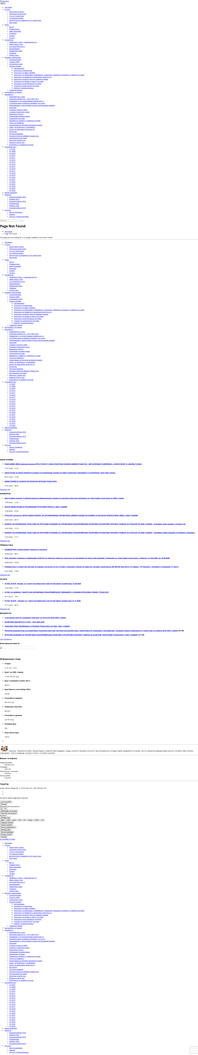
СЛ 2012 (12, 160)
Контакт (8, 210)
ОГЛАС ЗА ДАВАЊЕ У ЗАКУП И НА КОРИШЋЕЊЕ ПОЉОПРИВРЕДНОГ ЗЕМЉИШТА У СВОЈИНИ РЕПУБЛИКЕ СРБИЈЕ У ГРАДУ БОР (57, 592)
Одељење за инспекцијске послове (27, 84)
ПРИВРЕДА (9, 40)
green (14, 820)
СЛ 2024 (12, 186)
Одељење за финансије (23, 70)
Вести (11, 27)
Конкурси (12, 33)
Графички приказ (15, 90)
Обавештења (14, 29)
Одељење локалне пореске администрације (31, 79)
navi (42, 820)
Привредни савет (16, 51)
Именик (12, 214)
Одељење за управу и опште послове (28, 81)
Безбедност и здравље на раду (21, 145)
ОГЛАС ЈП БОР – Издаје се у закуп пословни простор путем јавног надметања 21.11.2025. (43, 601)
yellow (37, 820)
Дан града (13, 22)
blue (19, 820)
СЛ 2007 (12, 149)
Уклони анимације (7, 832)
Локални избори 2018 (17, 208)
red (24, 820)
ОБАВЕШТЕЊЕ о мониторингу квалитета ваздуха (26, 549)
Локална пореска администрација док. (24, 136)
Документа (9, 94)
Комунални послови (17, 118)
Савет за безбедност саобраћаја (22, 127)
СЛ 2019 (12, 175)
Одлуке (12, 36)
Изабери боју (5, 818)
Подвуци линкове (7, 822)
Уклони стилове (6, 834)
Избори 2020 (14, 206)
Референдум (14, 203)
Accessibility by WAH (7, 839)
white (8, 820)
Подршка (12, 53)
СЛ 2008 (12, 151)
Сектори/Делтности (17, 46)
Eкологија (13, 131)
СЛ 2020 (12, 177)
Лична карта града (16, 12)
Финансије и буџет (16, 114)
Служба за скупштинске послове (26, 86)
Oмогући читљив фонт (9, 813)
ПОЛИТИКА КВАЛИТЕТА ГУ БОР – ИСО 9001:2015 (24, 622)
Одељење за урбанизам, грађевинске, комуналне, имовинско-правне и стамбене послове (49, 75)
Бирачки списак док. (17, 142)
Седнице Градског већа (18, 110)
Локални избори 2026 (17, 197)
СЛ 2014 (12, 164)
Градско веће (14, 62)
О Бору (7, 9)
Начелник (13, 107)
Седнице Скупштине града (19, 112)
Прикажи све (5, 489)
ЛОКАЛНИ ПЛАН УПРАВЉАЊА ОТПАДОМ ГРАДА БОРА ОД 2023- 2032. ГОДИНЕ (37, 626)
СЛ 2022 (12, 182)
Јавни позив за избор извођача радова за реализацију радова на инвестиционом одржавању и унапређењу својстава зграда (60, 473)
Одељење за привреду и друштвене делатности (32, 77)
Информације (14, 49)
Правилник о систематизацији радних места (26, 101)
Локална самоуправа (13, 57)
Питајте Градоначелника (19, 216)
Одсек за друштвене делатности (22, 129)
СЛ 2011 (12, 158)
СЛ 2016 (12, 169)
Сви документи (6, 639)
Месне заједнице (15, 212)
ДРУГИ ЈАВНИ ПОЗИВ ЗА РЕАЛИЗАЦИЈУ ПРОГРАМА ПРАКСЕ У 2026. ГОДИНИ (36, 507)
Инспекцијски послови (18, 138)
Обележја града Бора (17, 14)
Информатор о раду (17, 97)
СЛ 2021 (12, 179)
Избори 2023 (14, 199)
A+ (6, 808)
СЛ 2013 (12, 162)
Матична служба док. (17, 140)
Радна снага (14, 55)
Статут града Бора (16, 16)
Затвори (4, 804)
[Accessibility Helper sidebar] (6, 802)
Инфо (7, 25)
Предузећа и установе (13, 92)
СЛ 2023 (12, 184)
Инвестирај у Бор (16, 44)
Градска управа (15, 66)
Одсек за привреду (16, 123)
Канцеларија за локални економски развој (25, 125)
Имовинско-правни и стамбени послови (24, 121)
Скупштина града (15, 64)
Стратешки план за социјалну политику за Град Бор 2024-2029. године (35, 618)
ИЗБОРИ (8, 195)
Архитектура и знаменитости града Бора (25, 20)
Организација (19, 68)
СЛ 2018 (12, 173)
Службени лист (10, 147)
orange (30, 820)
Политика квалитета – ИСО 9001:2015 (24, 99)
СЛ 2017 (12, 171)
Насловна (8, 7)
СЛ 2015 (12, 166)
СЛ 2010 (12, 155)
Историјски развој (16, 18)
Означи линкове (6, 825)
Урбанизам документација (19, 116)
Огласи (12, 38)
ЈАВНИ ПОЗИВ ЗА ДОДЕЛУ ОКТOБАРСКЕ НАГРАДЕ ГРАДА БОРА (31, 481)
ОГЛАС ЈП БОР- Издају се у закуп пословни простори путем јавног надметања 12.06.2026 (43, 583)
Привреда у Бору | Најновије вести (23, 42)
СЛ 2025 (12, 188)
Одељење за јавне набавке (24, 73)
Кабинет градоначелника (23, 88)
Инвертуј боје (5, 830)
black (2, 820)
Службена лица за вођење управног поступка (27, 103)
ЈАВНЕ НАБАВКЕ (11, 193)
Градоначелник (15, 60)
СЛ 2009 (12, 153)
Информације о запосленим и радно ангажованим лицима (32, 105)
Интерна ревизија (16, 134)
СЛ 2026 (12, 190)
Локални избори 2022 (17, 201)
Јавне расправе (15, 31)
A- (1, 808)
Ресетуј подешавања (8, 827)
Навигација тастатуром (9, 811)
